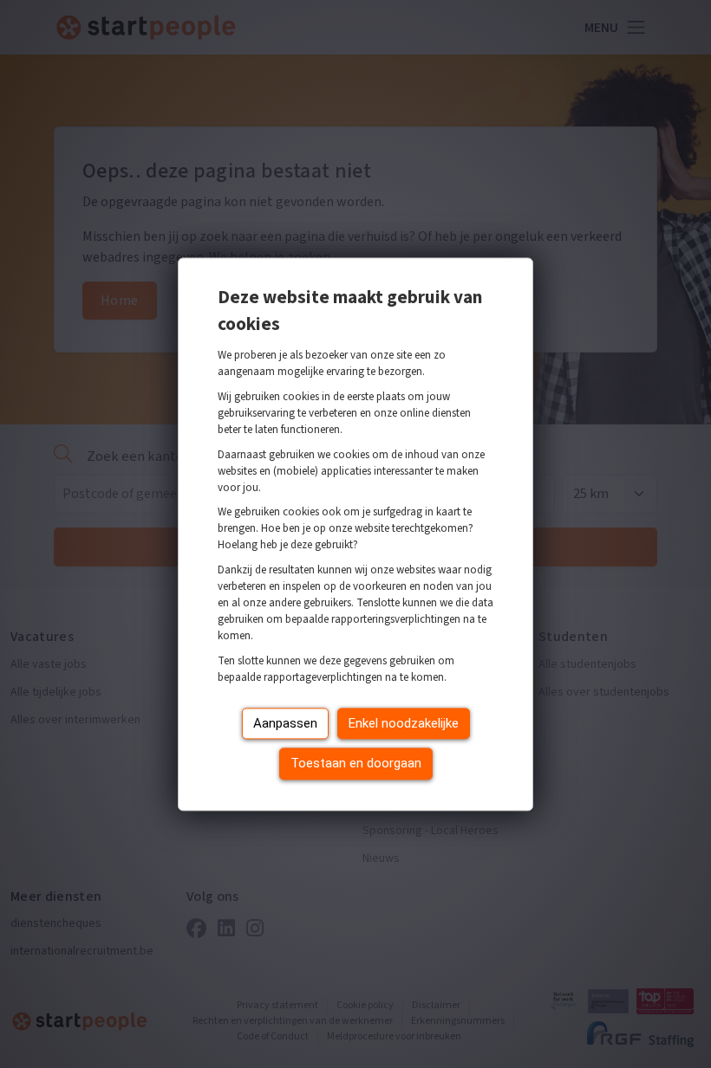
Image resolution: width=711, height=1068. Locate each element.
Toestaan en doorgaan (355, 764)
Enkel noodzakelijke (404, 723)
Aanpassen (285, 723)
